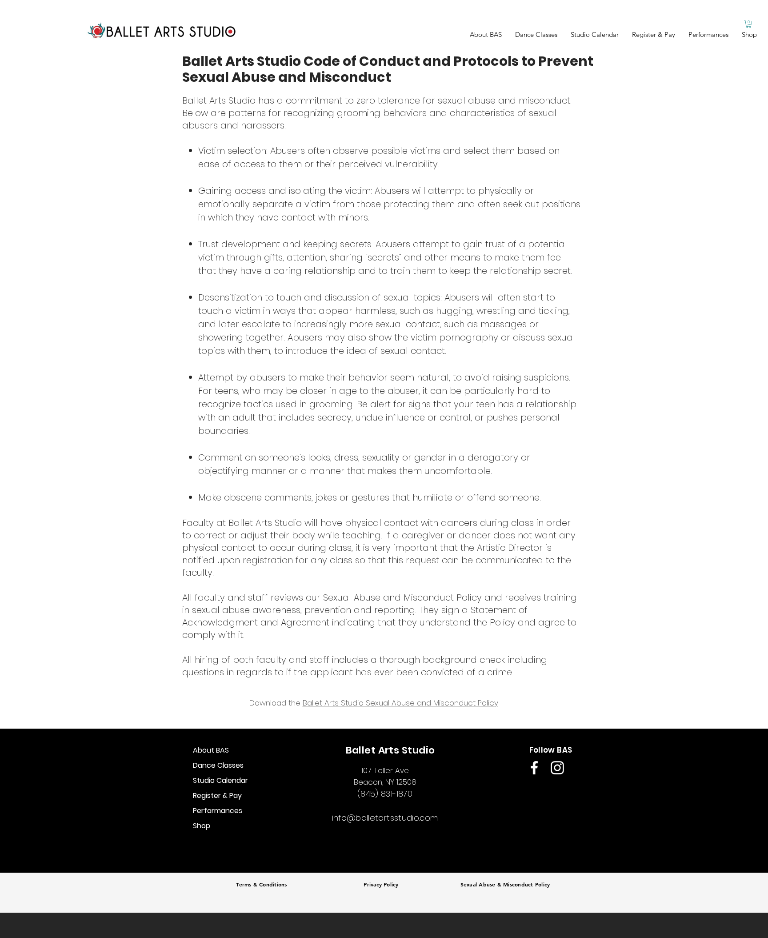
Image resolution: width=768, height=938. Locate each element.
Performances (217, 811)
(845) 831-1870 (384, 793)
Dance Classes (218, 765)
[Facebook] (534, 768)
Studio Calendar (220, 780)
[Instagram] (557, 768)
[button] (536, 34)
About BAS (211, 750)
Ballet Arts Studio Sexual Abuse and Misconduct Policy (400, 702)
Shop (201, 826)
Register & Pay (217, 795)
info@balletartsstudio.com (385, 817)
